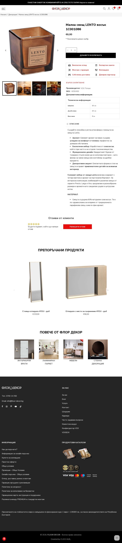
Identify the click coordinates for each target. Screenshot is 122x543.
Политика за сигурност (11, 487)
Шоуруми (66, 411)
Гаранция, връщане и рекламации (16, 483)
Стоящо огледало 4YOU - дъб (36, 311)
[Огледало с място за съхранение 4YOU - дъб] (86, 283)
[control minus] (67, 50)
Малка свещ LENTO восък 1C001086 (33, 14)
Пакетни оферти (9, 462)
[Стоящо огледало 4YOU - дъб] (35, 283)
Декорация (12, 14)
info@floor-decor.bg (15, 401)
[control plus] (75, 50)
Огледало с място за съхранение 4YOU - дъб (86, 311)
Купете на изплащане (11, 458)
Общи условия (8, 466)
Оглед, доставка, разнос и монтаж (16, 478)
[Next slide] (58, 50)
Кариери (65, 416)
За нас (64, 395)
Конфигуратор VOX (70, 428)
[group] (9, 88)
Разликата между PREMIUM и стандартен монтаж (23, 499)
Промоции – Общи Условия (13, 470)
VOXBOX (65, 432)
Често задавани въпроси (72, 420)
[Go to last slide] (6, 50)
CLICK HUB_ (66, 539)
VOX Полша (85, 88)
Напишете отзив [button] (77, 226)
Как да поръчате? (9, 449)
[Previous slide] (14, 290)
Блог (64, 399)
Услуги (64, 403)
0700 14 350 (11, 396)
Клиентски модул (69, 424)
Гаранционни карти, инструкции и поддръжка (21, 495)
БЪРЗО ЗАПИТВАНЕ (75, 83)
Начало (4, 14)
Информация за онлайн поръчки (15, 453)
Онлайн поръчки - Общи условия (15, 474)
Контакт (65, 407)
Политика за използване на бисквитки (18, 491)
